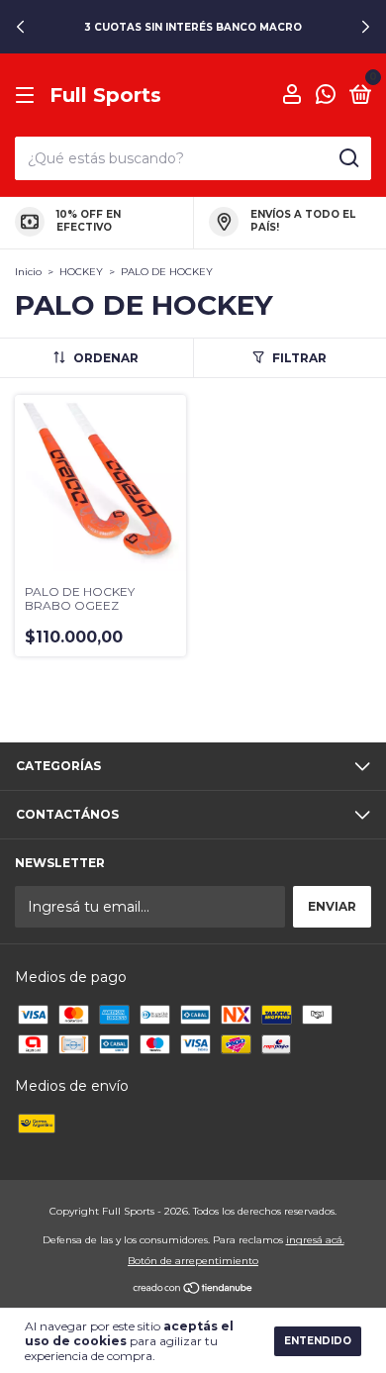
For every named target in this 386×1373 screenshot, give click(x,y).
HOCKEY (81, 271)
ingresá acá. (315, 1239)
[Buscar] (348, 158)
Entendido (317, 1340)
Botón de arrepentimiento (193, 1260)
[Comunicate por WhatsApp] (325, 96)
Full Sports (105, 95)
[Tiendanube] (193, 1289)
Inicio (28, 271)
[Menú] (28, 95)
